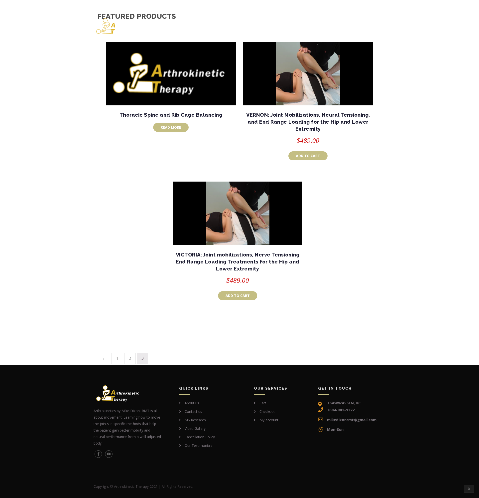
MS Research (272, 23)
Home (191, 23)
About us (305, 23)
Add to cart (308, 155)
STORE (241, 23)
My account (268, 420)
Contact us (361, 23)
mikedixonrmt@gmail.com (164, 5)
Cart (262, 403)
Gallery (331, 23)
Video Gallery (195, 428)
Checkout (267, 411)
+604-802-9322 (114, 5)
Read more (171, 127)
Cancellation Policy (200, 437)
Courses (213, 23)
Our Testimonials (198, 445)
